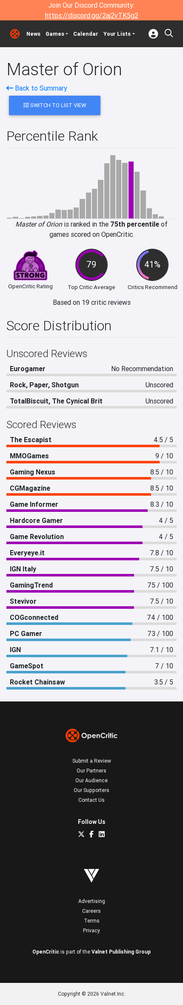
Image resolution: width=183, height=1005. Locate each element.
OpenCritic (45, 951)
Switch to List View (57, 105)
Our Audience (91, 780)
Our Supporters (91, 790)
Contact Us (91, 800)
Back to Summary (40, 88)
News (33, 33)
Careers (91, 911)
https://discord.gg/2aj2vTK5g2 (91, 15)
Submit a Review (91, 761)
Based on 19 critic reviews (92, 302)
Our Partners (91, 770)
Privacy (91, 930)
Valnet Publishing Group (121, 951)
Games (55, 33)
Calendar (85, 33)
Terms (92, 920)
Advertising (91, 901)
